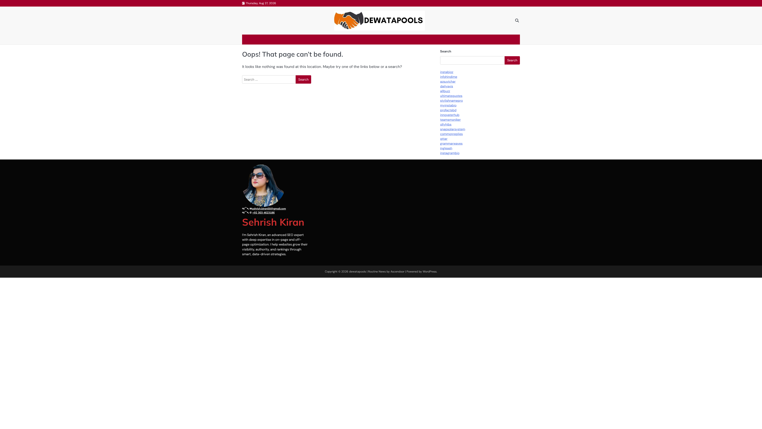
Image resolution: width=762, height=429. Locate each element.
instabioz (446, 72)
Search (445, 51)
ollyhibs (445, 124)
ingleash (446, 148)
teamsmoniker (450, 120)
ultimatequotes (451, 96)
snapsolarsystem (452, 129)
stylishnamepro (451, 101)
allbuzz (445, 91)
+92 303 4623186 (263, 212)
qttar (443, 139)
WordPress (430, 271)
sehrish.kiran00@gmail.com (269, 208)
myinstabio (448, 105)
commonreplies (451, 134)
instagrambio (449, 153)
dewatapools (357, 271)
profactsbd (448, 110)
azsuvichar (448, 81)
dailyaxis (446, 86)
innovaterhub (449, 115)
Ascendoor (397, 271)
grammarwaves (451, 143)
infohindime (448, 77)
